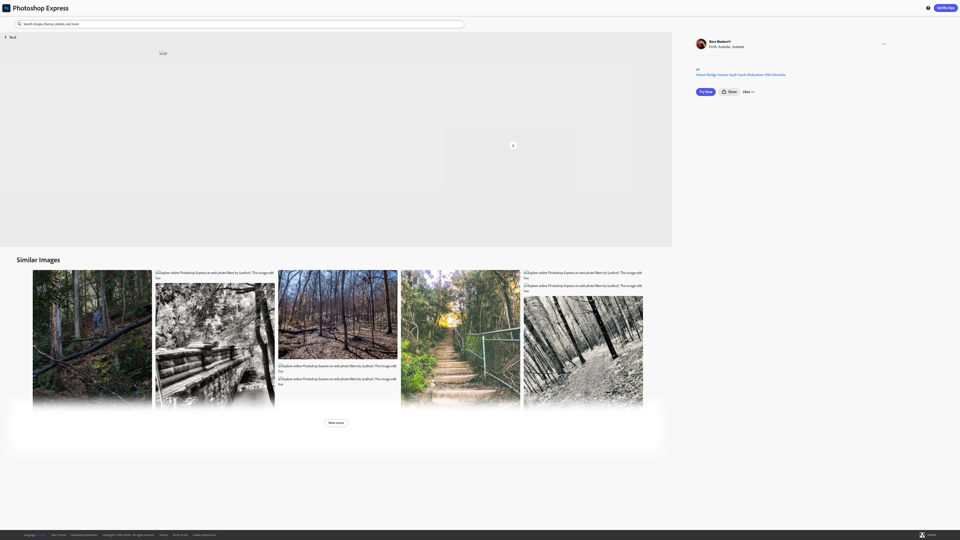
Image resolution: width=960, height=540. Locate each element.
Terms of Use (180, 535)
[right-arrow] (513, 146)
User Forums (58, 535)
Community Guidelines (84, 535)
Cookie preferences (204, 535)
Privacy (164, 535)
